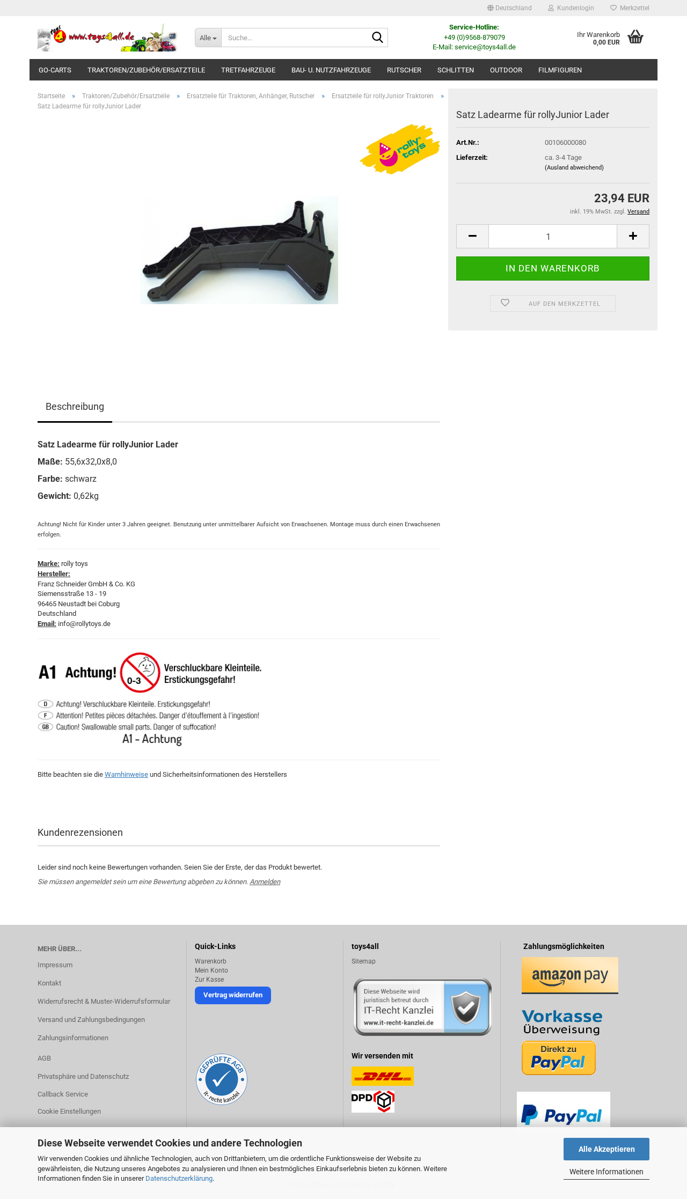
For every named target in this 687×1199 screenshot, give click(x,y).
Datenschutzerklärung (179, 1178)
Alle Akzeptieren (607, 1149)
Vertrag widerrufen (232, 995)
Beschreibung (75, 406)
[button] (509, 8)
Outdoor (506, 70)
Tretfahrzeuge (248, 70)
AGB (44, 1058)
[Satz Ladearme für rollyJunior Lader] (239, 240)
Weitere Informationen (606, 1171)
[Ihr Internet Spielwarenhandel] (108, 37)
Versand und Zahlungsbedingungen (91, 1020)
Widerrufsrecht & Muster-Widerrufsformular (104, 1001)
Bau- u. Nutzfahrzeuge (331, 70)
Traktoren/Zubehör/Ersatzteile (146, 70)
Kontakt (49, 983)
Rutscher (404, 70)
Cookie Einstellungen (69, 1111)
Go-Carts (55, 70)
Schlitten (455, 70)
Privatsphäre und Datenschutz (83, 1076)
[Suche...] (378, 38)
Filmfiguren (560, 70)
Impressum (55, 965)
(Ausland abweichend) (574, 167)
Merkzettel (633, 8)
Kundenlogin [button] (574, 8)
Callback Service (63, 1094)
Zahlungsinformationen (73, 1038)
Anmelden (265, 882)
